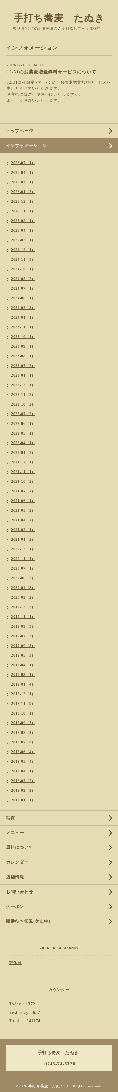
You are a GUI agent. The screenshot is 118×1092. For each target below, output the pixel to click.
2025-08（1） (23, 221)
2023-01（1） (23, 375)
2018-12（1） (23, 694)
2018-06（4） (23, 752)
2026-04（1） (23, 172)
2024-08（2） (23, 279)
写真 (10, 818)
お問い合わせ (19, 892)
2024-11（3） (23, 259)
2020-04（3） (23, 588)
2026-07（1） (23, 163)
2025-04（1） (23, 230)
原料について (19, 847)
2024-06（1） (23, 298)
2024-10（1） (23, 269)
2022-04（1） (23, 443)
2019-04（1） (23, 665)
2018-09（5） (23, 723)
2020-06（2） (23, 578)
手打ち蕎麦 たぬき (59, 17)
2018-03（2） (23, 781)
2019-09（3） (23, 626)
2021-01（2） (23, 539)
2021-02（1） (23, 530)
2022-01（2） (23, 452)
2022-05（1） (23, 433)
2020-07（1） (23, 568)
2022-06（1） (23, 424)
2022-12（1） (23, 385)
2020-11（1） (23, 559)
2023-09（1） (23, 346)
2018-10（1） (23, 713)
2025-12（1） (23, 201)
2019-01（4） (23, 684)
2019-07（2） (23, 636)
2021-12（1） (23, 462)
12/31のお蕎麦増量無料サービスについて (52, 71)
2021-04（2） (23, 520)
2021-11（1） (23, 472)
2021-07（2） (23, 491)
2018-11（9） (23, 704)
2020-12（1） (23, 549)
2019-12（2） (23, 607)
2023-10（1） (23, 337)
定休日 (15, 962)
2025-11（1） (23, 211)
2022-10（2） (23, 404)
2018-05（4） (23, 761)
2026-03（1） (23, 182)
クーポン (15, 906)
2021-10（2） (23, 481)
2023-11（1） (23, 327)
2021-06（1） (23, 501)
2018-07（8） (23, 742)
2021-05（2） (23, 510)
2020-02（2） (23, 597)
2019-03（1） (23, 675)
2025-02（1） (23, 240)
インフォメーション (26, 145)
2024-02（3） (23, 308)
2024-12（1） (23, 250)
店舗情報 (15, 877)
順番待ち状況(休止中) (28, 921)
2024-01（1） (23, 317)
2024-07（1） (23, 288)
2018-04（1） (23, 771)
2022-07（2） (23, 414)
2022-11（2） (23, 395)
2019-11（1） (23, 617)
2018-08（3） (23, 733)
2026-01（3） (23, 192)
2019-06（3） (23, 646)
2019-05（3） (23, 655)
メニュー (15, 832)
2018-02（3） (23, 790)
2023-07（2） (23, 366)
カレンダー (17, 862)
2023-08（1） (23, 356)
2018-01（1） (23, 800)
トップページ (19, 131)
